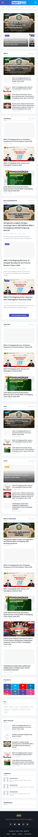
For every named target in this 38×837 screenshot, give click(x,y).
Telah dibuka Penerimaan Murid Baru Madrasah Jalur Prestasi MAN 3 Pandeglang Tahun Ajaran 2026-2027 (23, 96)
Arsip (3, 7)
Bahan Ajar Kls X (25, 7)
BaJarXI (11, 706)
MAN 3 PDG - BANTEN (22, 831)
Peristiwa (23, 709)
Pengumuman (15, 709)
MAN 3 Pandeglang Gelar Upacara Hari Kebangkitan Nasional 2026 (22, 88)
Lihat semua (31, 53)
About (14, 834)
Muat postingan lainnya (19, 315)
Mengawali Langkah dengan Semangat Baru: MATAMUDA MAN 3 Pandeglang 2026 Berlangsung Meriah (17, 24)
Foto (32, 706)
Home (8, 834)
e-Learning (15, 7)
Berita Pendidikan (24, 706)
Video (6, 712)
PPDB (8, 7)
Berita (16, 706)
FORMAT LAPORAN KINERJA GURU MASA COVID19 (22, 735)
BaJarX (6, 706)
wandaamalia (13, 778)
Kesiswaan (7, 709)
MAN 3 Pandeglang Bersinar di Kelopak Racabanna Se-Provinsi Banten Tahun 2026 (15, 42)
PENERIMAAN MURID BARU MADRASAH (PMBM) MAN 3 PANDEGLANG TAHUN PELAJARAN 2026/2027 (22, 506)
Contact (20, 834)
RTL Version (27, 834)
